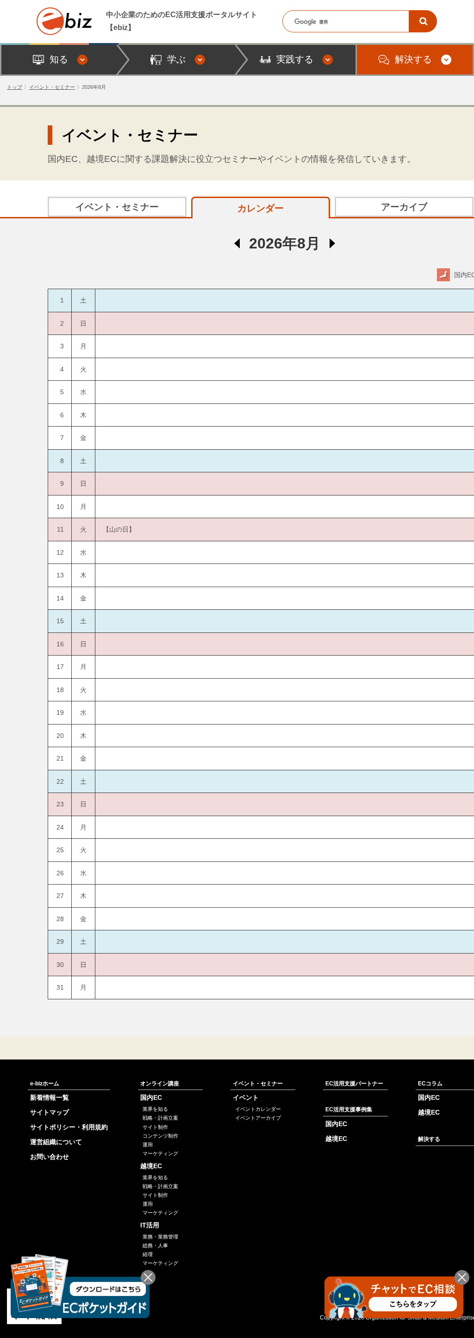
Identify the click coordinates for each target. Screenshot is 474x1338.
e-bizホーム (44, 1083)
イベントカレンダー (258, 1109)
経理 (148, 1254)
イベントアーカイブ (258, 1118)
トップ (14, 87)
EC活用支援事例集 (348, 1109)
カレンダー (260, 208)
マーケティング (160, 1153)
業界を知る (155, 1109)
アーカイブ (404, 207)
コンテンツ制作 (160, 1136)
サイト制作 (155, 1127)
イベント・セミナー (52, 87)
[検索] (423, 21)
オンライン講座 (159, 1083)
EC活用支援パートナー (354, 1083)
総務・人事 (155, 1245)
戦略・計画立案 (160, 1118)
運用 (148, 1144)
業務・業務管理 (160, 1236)
